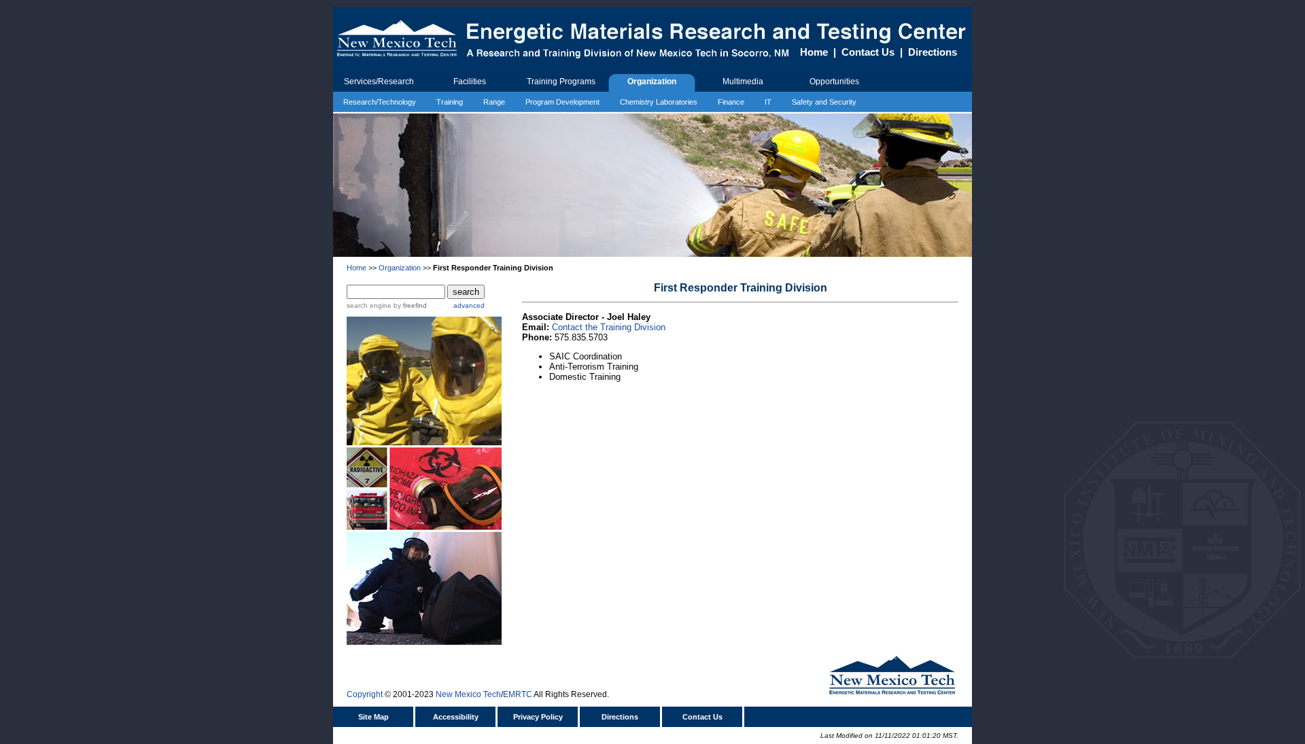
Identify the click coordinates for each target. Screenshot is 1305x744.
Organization (400, 268)
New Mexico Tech (468, 694)
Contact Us (867, 52)
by (409, 305)
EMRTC (517, 694)
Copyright (365, 694)
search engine (369, 305)
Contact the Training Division (608, 327)
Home (814, 52)
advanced (469, 305)
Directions (932, 52)
